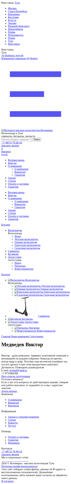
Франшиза (14, 442)
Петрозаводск (15, 35)
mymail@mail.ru (18, 370)
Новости (13, 422)
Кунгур (12, 20)
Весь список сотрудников (15, 376)
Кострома (13, 17)
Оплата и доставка (18, 183)
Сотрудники (36, 336)
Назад (18, 236)
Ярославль (14, 44)
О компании (15, 166)
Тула (17, 2)
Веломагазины (16, 160)
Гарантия (20, 175)
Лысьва (12, 23)
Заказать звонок (10, 145)
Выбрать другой (14, 55)
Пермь (11, 32)
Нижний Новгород (18, 26)
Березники (14, 14)
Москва (12, 8)
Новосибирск (15, 29)
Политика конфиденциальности (19, 466)
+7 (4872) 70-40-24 (11, 142)
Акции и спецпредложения (23, 416)
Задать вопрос (9, 391)
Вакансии (20, 172)
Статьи (12, 180)
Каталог (5, 224)
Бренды (12, 163)
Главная (5, 336)
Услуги (12, 425)
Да (2, 55)
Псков (11, 38)
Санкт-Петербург (17, 11)
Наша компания (20, 336)
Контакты (13, 405)
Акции (12, 177)
